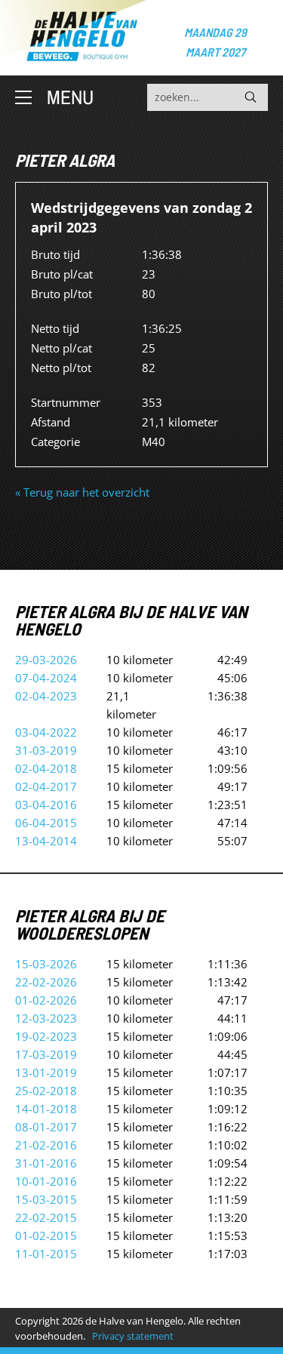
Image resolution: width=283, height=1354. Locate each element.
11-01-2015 (46, 1253)
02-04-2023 (46, 695)
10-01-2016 (46, 1181)
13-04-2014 (46, 840)
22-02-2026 (46, 981)
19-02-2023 (46, 1036)
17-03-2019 (46, 1054)
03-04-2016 (46, 804)
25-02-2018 (46, 1090)
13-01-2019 (46, 1072)
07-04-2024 (46, 677)
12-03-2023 (46, 1018)
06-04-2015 (46, 822)
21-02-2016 (46, 1144)
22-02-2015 (46, 1217)
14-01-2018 (46, 1108)
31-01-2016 (46, 1163)
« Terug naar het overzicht (82, 492)
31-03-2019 (46, 750)
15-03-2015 (46, 1199)
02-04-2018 (46, 768)
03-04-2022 (46, 732)
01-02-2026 (46, 1000)
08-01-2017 (46, 1126)
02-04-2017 (46, 786)
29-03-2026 (46, 659)
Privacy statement (133, 1336)
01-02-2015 (46, 1235)
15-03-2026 (46, 963)
